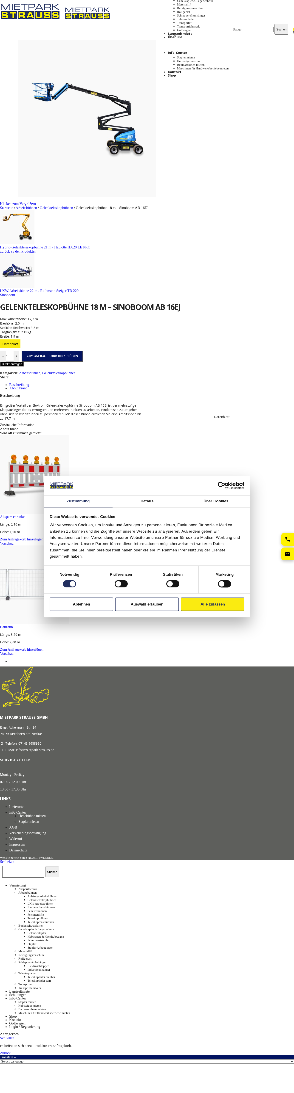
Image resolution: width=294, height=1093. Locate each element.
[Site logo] (31, 20)
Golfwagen (184, 30)
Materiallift (184, 4)
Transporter (184, 23)
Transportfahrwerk (188, 26)
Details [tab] (147, 501)
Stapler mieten (186, 57)
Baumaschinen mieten (191, 64)
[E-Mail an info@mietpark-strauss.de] (287, 554)
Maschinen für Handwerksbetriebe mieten (203, 68)
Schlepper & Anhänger (191, 15)
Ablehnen (81, 604)
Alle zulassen (213, 604)
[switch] (121, 583)
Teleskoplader (186, 19)
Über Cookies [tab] (216, 501)
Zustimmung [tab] (78, 501)
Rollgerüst (183, 12)
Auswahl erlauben (147, 604)
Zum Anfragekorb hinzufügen (52, 356)
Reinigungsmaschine (190, 8)
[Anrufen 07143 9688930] (287, 539)
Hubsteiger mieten (188, 61)
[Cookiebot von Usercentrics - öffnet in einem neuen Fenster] (224, 486)
